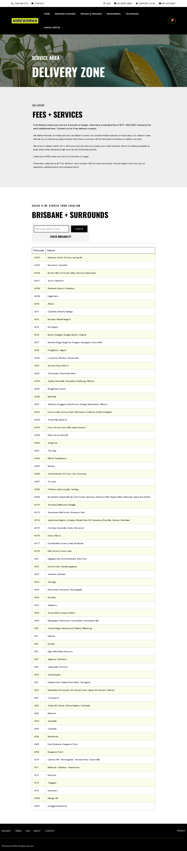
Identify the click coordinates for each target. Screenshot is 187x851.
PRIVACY (181, 830)
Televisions (132, 14)
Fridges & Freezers (91, 14)
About (37, 831)
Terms (18, 831)
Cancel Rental (52, 27)
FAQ (28, 831)
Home (47, 14)
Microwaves (114, 14)
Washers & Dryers (65, 14)
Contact (50, 831)
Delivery (6, 831)
